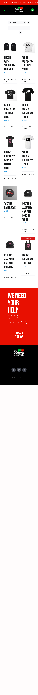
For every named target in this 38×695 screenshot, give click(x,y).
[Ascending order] (28, 22)
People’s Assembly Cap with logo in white (27, 212)
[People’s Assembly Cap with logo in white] (28, 193)
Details (14, 79)
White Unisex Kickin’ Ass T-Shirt (27, 158)
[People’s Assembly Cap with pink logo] (10, 244)
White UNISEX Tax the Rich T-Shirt (27, 63)
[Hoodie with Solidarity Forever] (10, 47)
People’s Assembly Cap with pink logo (9, 261)
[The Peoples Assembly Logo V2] (19, 6)
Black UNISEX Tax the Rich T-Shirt (9, 111)
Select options (8, 80)
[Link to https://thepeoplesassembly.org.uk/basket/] (32, 10)
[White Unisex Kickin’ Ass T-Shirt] (28, 142)
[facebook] (13, 370)
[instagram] (24, 370)
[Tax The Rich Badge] (10, 193)
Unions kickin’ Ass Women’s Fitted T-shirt (9, 160)
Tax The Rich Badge (10, 206)
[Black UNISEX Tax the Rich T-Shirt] (10, 94)
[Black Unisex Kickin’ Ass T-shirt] (28, 94)
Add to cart (25, 230)
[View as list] (20, 32)
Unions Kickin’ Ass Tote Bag (27, 259)
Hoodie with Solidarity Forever (9, 63)
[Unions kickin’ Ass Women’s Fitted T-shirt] (10, 142)
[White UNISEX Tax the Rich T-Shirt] (28, 47)
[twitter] (19, 370)
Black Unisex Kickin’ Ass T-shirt (27, 111)
